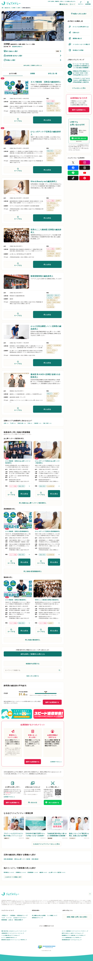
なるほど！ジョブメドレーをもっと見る (46, 844)
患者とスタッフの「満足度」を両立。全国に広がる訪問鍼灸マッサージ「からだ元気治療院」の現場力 (79, 834)
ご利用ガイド (62, 1)
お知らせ (11, 920)
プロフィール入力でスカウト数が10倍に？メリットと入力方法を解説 (13, 834)
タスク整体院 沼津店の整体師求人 (15, 600)
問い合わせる (32, 802)
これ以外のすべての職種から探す (13, 877)
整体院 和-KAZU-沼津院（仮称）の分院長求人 (45, 375)
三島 (30, 423)
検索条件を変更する (33, 663)
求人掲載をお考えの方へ (70, 1)
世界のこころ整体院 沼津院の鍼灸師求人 (46, 230)
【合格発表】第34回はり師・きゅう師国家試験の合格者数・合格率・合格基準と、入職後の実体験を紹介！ (57, 834)
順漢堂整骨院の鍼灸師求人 (42, 276)
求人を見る (47, 120)
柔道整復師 (33, 872)
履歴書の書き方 (77, 38)
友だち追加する (54, 802)
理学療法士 (9, 872)
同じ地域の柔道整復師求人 (33, 571)
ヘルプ (3, 917)
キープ (73, 4)
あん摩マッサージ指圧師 (57, 872)
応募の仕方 (76, 32)
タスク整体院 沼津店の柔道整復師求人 (17, 531)
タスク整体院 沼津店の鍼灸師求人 (46, 81)
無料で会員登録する (52, 702)
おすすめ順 (13, 73)
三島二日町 (47, 423)
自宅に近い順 (52, 73)
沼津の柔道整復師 (8, 859)
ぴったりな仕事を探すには (81, 26)
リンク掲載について (52, 915)
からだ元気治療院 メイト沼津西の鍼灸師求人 (46, 327)
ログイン (80, 4)
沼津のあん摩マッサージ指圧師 (22, 859)
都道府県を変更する (17, 46)
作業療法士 (21, 872)
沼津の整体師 (35, 859)
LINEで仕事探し (51, 1)
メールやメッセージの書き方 (81, 44)
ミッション (9, 917)
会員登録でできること (56, 761)
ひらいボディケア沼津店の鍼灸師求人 (46, 133)
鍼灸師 (43, 872)
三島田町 (37, 423)
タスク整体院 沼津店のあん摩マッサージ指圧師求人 (17, 462)
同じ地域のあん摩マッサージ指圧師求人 (32, 503)
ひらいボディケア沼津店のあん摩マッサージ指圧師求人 (47, 462)
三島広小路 (21, 423)
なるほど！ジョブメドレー (20, 917)
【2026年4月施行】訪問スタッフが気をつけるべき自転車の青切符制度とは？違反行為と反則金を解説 (35, 834)
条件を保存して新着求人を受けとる (33, 65)
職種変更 (57, 1)
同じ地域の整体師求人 (32, 640)
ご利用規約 (12, 915)
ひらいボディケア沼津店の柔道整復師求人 (47, 531)
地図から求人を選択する (32, 676)
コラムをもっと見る (79, 88)
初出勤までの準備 (78, 50)
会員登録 (88, 4)
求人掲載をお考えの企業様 (39, 915)
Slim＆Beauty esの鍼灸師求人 (44, 181)
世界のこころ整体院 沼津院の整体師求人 (47, 600)
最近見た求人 (64, 4)
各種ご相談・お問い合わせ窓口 (77, 917)
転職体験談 (4, 920)
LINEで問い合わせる (80, 138)
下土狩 (13, 423)
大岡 (6, 423)
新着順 (32, 73)
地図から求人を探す (80, 14)
